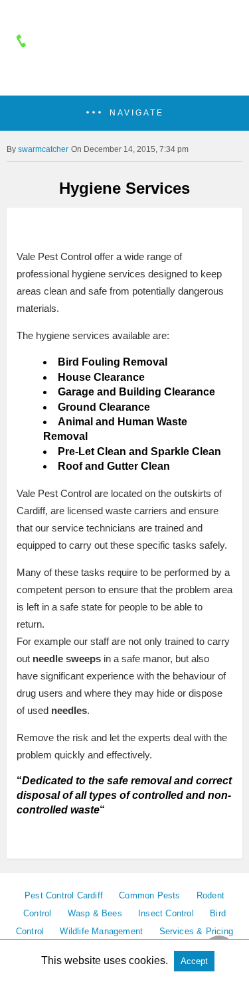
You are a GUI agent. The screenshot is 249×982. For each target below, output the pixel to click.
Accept (194, 961)
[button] (124, 113)
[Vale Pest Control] (125, 78)
